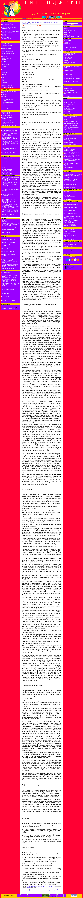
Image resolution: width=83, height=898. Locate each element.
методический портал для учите (33, 890)
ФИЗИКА (4, 63)
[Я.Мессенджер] (43, 17)
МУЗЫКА (4, 79)
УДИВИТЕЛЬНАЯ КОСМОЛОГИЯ (67, 35)
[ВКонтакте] (45, 17)
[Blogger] (61, 17)
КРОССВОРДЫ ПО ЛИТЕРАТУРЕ (9, 125)
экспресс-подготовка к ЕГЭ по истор (39, 889)
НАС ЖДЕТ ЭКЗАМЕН (68, 246)
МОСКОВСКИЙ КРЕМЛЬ (69, 197)
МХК (3, 77)
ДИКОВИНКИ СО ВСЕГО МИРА (70, 229)
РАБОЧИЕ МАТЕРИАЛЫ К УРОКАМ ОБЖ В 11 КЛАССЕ (69, 91)
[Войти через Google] (75, 259)
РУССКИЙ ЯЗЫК (5, 43)
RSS (60, 18)
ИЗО (3, 80)
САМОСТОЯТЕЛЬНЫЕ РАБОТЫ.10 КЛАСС (6, 106)
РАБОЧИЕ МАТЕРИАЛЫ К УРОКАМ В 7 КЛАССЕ (69, 54)
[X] (52, 17)
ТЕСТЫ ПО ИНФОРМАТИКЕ (70, 47)
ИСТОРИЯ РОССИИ (34, 22)
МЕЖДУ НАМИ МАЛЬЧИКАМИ (70, 244)
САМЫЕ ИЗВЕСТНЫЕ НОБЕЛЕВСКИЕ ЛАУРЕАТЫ (69, 131)
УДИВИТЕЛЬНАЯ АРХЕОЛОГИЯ (70, 237)
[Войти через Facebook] (69, 259)
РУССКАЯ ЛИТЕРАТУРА (7, 45)
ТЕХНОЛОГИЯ (5, 75)
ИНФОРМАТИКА (5, 66)
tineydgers (29, 887)
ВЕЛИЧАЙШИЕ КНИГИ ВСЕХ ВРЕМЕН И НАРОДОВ (7, 113)
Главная (24, 18)
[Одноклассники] (47, 17)
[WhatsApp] (57, 17)
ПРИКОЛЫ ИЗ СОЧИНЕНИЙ (70, 144)
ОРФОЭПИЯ (4, 94)
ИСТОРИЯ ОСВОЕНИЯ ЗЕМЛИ (70, 121)
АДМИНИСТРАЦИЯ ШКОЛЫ (8, 87)
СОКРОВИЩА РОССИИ (69, 109)
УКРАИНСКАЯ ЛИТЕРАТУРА (8, 51)
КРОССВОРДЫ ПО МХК (69, 113)
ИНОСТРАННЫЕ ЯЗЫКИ (7, 50)
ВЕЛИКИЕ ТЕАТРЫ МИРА (69, 102)
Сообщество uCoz (70, 267)
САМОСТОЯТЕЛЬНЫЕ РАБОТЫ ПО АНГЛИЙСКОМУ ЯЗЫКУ (8, 162)
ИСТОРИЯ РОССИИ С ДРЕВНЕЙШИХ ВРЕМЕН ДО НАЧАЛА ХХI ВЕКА (10, 307)
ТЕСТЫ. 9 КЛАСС (67, 55)
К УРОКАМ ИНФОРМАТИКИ (66, 43)
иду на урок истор (51, 889)
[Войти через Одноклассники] (78, 259)
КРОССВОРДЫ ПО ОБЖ (69, 96)
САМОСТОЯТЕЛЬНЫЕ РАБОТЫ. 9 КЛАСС (68, 58)
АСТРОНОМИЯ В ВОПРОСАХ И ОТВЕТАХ (70, 33)
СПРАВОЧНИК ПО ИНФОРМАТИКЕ (67, 45)
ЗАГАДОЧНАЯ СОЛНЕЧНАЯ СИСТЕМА (69, 30)
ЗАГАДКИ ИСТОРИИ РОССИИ (8, 308)
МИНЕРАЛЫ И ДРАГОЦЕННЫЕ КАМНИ (70, 236)
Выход (34, 18)
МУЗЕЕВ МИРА (67, 106)
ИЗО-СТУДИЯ (67, 111)
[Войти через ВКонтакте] (67, 259)
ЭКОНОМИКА (5, 71)
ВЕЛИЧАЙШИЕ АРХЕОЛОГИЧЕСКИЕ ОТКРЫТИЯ (70, 123)
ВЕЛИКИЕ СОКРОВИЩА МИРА (70, 108)
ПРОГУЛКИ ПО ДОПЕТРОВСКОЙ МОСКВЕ (69, 196)
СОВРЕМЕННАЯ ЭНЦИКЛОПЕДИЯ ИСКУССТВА (70, 100)
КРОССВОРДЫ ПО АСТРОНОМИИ (71, 36)
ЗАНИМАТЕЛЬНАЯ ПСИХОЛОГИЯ (67, 233)
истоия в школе (44, 890)
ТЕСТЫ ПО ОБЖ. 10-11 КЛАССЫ (71, 95)
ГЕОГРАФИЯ (4, 61)
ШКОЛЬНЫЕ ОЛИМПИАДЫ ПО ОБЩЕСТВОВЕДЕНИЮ (69, 63)
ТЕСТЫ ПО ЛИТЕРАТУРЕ (7, 120)
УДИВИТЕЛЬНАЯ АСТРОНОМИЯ (67, 28)
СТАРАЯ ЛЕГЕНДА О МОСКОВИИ (68, 193)
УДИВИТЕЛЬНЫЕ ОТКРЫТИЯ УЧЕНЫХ (70, 126)
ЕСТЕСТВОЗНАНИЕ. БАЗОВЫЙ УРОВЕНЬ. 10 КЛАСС (70, 117)
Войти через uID (72, 256)
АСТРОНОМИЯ (5, 64)
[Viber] (54, 17)
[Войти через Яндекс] (72, 259)
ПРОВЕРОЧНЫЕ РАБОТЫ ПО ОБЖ (70, 93)
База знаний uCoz (70, 268)
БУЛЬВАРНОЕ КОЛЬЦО (69, 199)
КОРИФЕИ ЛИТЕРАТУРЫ (7, 115)
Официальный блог (70, 266)
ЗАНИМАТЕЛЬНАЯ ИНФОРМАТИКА (67, 41)
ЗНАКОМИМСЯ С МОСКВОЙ (70, 191)
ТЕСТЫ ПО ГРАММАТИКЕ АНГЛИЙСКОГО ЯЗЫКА (7, 164)
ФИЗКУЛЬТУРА (5, 74)
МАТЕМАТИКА (5, 54)
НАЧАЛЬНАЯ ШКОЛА (6, 46)
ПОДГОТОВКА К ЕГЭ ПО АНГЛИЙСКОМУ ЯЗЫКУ (6, 170)
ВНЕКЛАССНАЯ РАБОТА (7, 85)
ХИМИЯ (3, 67)
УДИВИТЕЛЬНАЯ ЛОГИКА (69, 231)
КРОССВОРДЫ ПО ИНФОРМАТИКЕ (67, 49)
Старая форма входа (72, 262)
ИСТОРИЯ (4, 56)
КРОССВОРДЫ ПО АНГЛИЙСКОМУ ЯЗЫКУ (6, 173)
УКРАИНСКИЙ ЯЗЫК (6, 48)
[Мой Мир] (59, 17)
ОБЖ (3, 69)
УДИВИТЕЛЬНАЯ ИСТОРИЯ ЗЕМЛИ (69, 119)
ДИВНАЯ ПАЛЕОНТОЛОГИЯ (70, 239)
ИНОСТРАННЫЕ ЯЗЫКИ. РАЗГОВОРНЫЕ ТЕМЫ (7, 159)
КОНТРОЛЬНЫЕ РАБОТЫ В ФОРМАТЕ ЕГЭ (69, 60)
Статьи (27, 22)
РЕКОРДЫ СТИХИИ (68, 88)
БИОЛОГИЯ (4, 59)
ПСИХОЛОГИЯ (5, 82)
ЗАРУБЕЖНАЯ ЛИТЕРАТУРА (8, 53)
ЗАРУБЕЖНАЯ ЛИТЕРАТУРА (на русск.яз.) (69, 139)
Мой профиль (29, 18)
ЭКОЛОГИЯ (4, 72)
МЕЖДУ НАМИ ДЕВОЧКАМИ (70, 242)
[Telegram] (50, 17)
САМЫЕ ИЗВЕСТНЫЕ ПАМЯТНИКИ (68, 104)
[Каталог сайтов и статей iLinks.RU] (52, 896)
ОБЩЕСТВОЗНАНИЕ (6, 58)
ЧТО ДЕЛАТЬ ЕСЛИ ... (68, 86)
